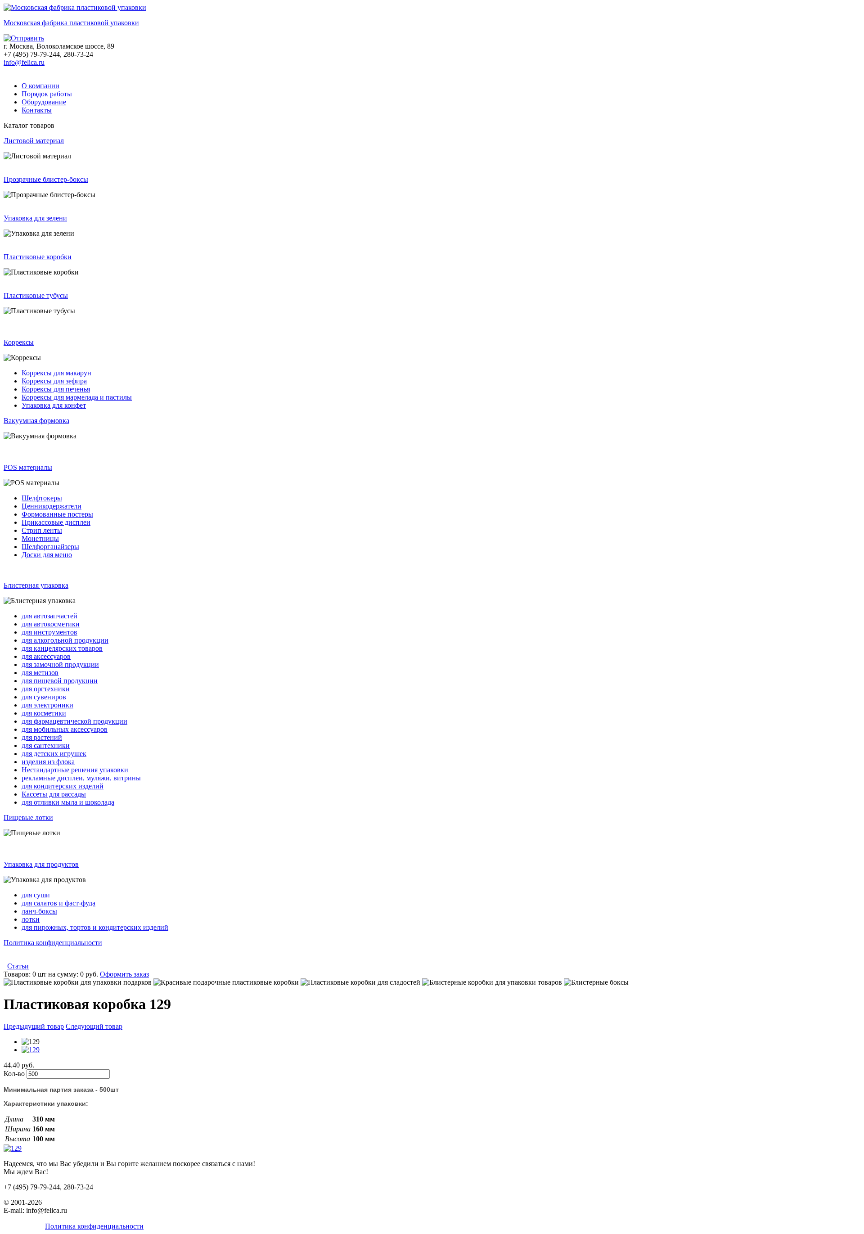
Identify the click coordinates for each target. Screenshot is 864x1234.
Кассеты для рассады (54, 794)
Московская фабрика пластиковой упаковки (71, 23)
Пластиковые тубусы (36, 295)
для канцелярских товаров (62, 648)
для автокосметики (51, 624)
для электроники (47, 705)
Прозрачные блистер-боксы (46, 179)
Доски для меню (47, 554)
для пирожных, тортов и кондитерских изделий (95, 927)
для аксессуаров (46, 656)
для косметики (44, 713)
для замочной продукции (60, 664)
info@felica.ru (24, 62)
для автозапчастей (49, 616)
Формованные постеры (57, 514)
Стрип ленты (42, 530)
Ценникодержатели (51, 506)
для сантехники (46, 745)
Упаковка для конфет (54, 405)
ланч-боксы (39, 911)
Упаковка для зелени (35, 218)
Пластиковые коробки (38, 257)
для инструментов (49, 632)
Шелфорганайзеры (50, 546)
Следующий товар (94, 1026)
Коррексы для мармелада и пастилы (77, 397)
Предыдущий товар (34, 1026)
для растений (42, 737)
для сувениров (44, 697)
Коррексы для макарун (56, 373)
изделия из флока (48, 762)
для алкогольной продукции (65, 640)
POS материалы (28, 467)
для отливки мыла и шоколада (68, 802)
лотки (31, 919)
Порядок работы (47, 94)
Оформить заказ (124, 974)
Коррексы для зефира (54, 381)
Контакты (37, 110)
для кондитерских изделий (63, 786)
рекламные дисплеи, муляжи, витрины (81, 778)
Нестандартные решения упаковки (75, 770)
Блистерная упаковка (36, 585)
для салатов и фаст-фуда (58, 903)
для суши (36, 895)
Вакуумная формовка (36, 420)
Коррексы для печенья (56, 389)
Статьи (18, 966)
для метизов (40, 672)
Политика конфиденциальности (53, 942)
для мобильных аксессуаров (65, 729)
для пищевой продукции (60, 681)
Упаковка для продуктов (41, 864)
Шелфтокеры (42, 498)
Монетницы (40, 538)
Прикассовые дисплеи (56, 522)
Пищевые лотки (28, 817)
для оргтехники (46, 689)
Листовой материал (34, 140)
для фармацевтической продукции (74, 721)
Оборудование (44, 102)
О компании (40, 86)
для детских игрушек (54, 753)
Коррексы (19, 342)
